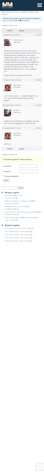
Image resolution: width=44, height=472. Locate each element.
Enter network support (12, 217)
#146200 (38, 35)
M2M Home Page (7, 12)
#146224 (38, 80)
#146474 (38, 128)
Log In (6, 180)
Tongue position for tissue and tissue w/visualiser (20, 212)
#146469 (38, 105)
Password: (7, 172)
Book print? (8, 195)
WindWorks (24, 12)
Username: (7, 166)
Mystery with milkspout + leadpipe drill (17, 201)
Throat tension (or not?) (12, 228)
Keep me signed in (12, 176)
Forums (16, 12)
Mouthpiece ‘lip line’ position (14, 206)
